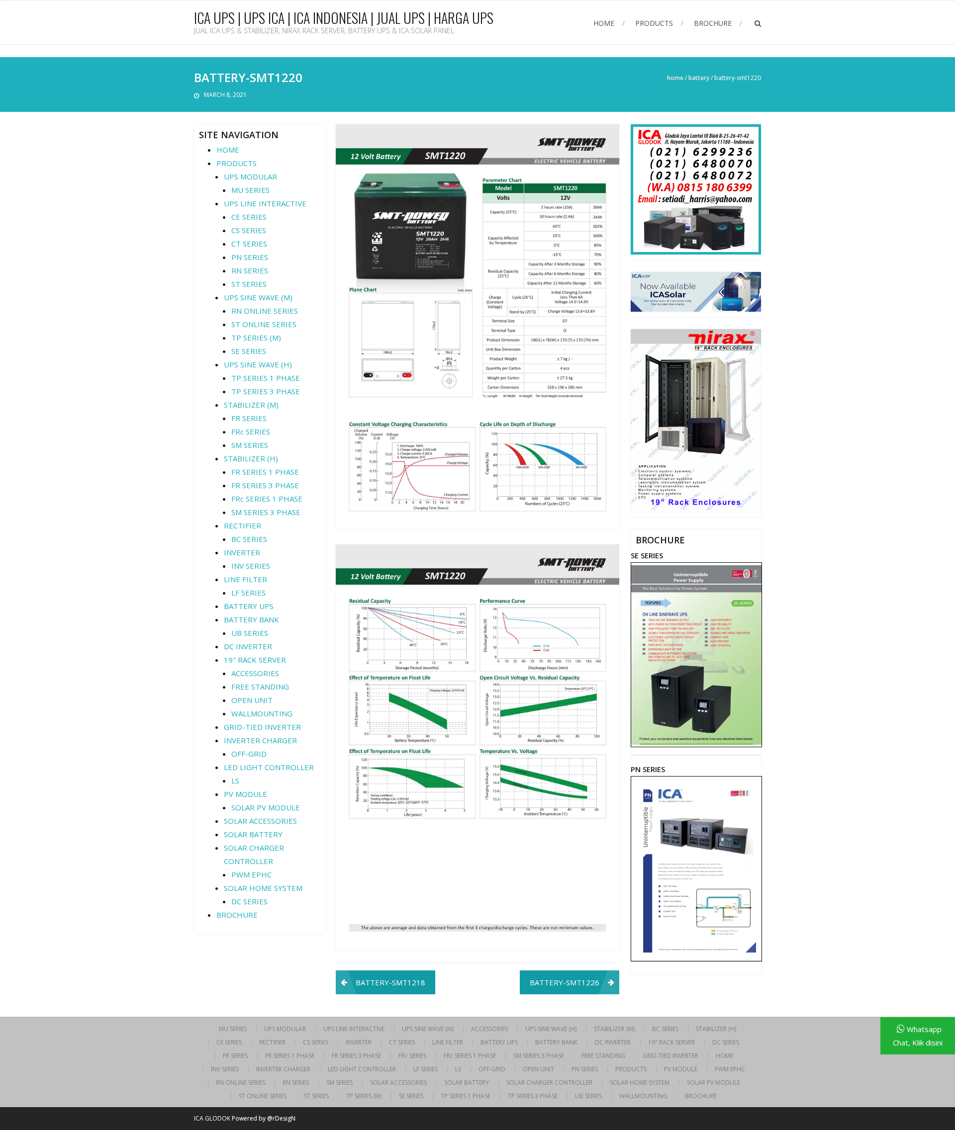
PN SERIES (249, 257)
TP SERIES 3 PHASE (265, 391)
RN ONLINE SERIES (264, 311)
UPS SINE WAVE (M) (258, 297)
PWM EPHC (251, 874)
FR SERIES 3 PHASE (265, 485)
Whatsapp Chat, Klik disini (918, 1035)
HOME (603, 23)
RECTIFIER (242, 525)
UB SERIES (249, 633)
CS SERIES (248, 230)
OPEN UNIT (252, 700)
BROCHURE (713, 23)
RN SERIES (249, 270)
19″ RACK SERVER (255, 660)
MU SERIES (250, 190)
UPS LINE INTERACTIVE (265, 203)
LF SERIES (248, 593)
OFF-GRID (249, 754)
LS (235, 780)
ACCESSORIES (255, 673)
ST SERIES (249, 284)
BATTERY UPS (249, 606)
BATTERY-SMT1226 (564, 982)
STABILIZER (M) (251, 405)
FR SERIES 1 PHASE (265, 472)
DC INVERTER (248, 646)
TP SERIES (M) (256, 338)
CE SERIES (249, 217)
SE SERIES (248, 351)
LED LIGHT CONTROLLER (269, 767)
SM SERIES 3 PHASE (265, 512)
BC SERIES (249, 539)
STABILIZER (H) (251, 458)
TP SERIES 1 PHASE (265, 378)
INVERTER (242, 552)
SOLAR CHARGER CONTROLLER (549, 1083)
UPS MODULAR (250, 176)
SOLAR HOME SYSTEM (263, 888)
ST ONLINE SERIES (263, 324)
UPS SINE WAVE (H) (258, 364)
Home (675, 78)
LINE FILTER (245, 579)
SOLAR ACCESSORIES (260, 821)
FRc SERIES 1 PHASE (266, 499)
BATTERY (698, 78)
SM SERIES (249, 445)
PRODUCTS (654, 23)
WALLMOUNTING (261, 713)
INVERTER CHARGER (260, 740)
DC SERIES (249, 901)
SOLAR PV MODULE (265, 807)
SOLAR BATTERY (253, 834)
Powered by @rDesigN (263, 1118)
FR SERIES (249, 418)
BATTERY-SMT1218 (390, 982)
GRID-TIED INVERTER (262, 727)
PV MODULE (245, 794)
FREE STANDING (260, 687)
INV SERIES (250, 566)
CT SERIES (249, 244)
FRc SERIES (250, 431)
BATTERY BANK (251, 619)
